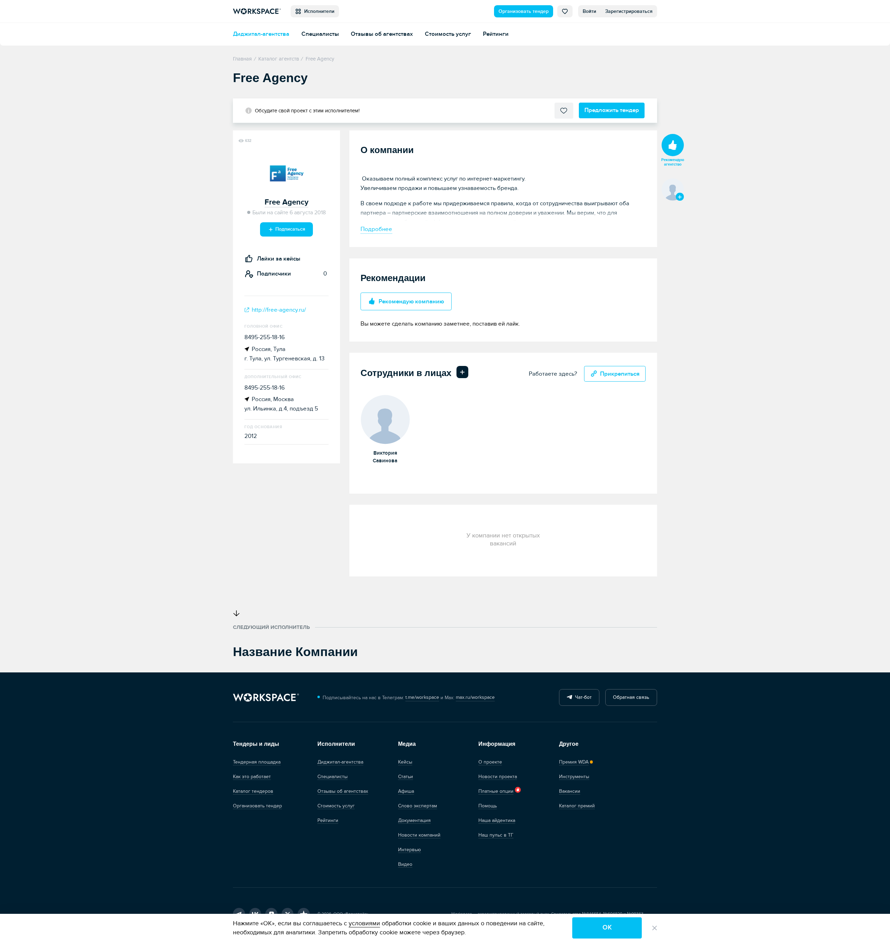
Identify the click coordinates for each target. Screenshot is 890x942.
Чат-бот (582, 697)
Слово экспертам (417, 806)
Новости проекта (497, 777)
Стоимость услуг (448, 34)
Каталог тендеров (253, 791)
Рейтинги (496, 34)
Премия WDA (574, 762)
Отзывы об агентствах (382, 34)
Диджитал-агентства (261, 34)
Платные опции (495, 791)
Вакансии (569, 791)
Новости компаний (419, 835)
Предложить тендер (611, 110)
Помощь (487, 806)
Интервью (409, 850)
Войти (589, 11)
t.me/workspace (422, 697)
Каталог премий (577, 806)
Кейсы (405, 762)
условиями (364, 923)
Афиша (406, 791)
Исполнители (317, 11)
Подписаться (289, 229)
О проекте (490, 762)
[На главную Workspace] (266, 697)
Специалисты (320, 34)
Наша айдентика (496, 820)
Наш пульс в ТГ (495, 835)
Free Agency (286, 202)
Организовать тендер (524, 11)
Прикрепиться (620, 373)
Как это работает (252, 777)
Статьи (405, 777)
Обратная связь (631, 697)
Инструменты (574, 777)
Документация (414, 820)
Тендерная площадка (257, 762)
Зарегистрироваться (629, 11)
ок (607, 928)
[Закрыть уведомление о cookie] (655, 928)
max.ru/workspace (475, 697)
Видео (405, 864)
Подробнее (376, 229)
